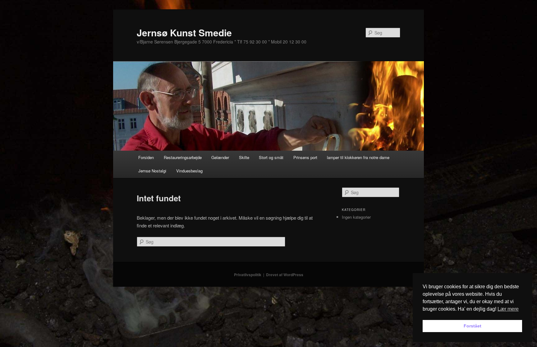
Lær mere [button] (508, 309)
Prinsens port (305, 157)
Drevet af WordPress (284, 274)
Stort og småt (271, 157)
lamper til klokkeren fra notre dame (358, 157)
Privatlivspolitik (247, 274)
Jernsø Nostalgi (152, 171)
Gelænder (220, 157)
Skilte (244, 157)
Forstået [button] (472, 325)
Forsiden (146, 157)
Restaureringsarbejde (183, 157)
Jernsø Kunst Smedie (184, 32)
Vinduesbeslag (189, 171)
